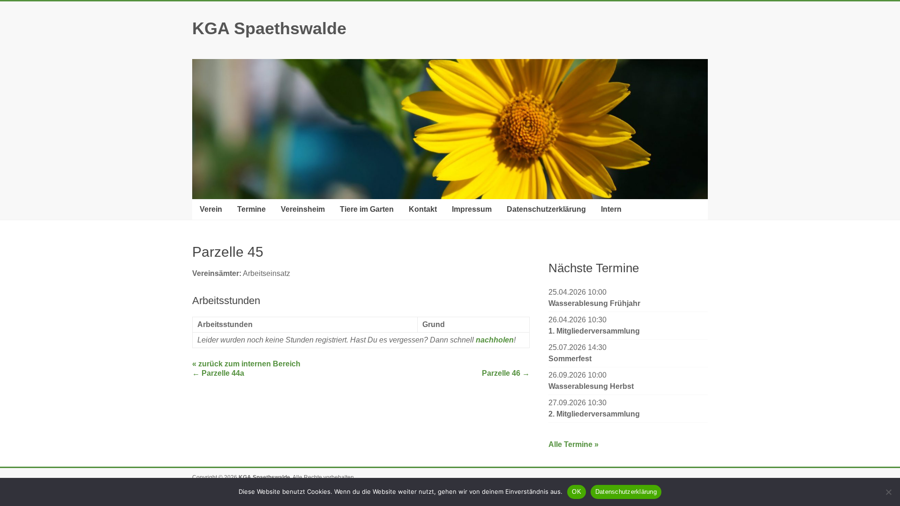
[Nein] (888, 492)
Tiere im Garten (367, 209)
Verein (211, 209)
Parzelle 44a (218, 373)
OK (576, 491)
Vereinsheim (303, 209)
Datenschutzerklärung (546, 209)
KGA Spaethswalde (269, 28)
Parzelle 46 (506, 373)
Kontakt (423, 209)
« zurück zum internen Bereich (246, 364)
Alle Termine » (573, 444)
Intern (611, 209)
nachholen (495, 340)
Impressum (472, 209)
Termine (251, 209)
